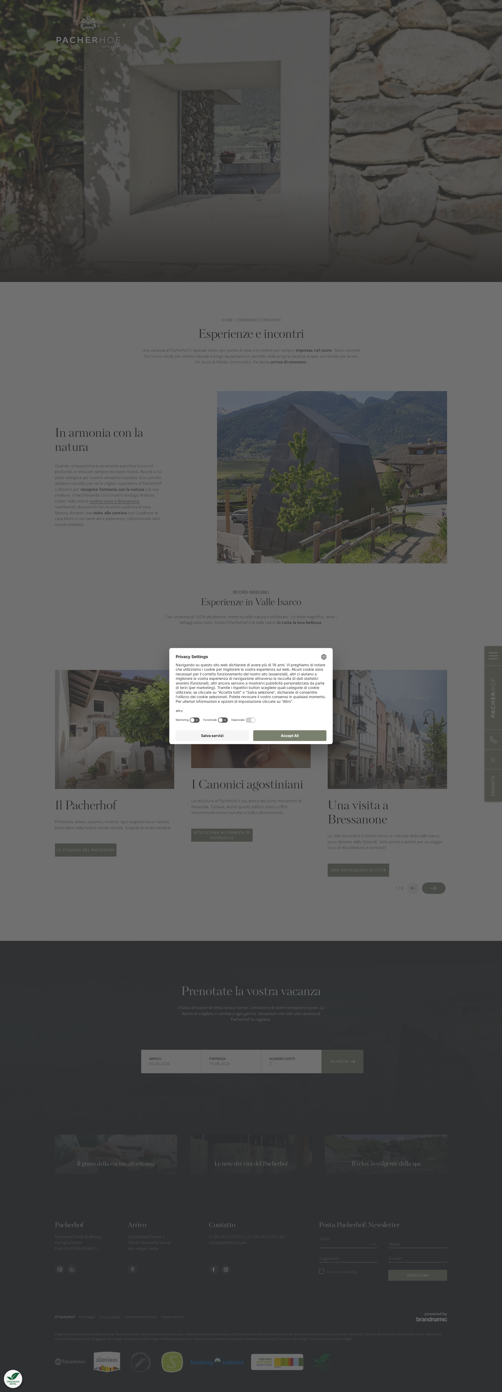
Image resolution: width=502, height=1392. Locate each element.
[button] (13, 1379)
